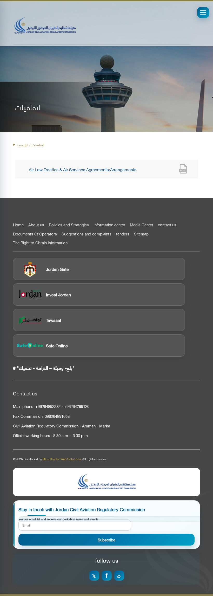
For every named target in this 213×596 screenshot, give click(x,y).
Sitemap (141, 233)
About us (36, 224)
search (119, 576)
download (183, 169)
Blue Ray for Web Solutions (62, 459)
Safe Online (57, 345)
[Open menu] (203, 12)
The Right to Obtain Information (40, 242)
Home (18, 224)
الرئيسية (22, 144)
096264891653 (57, 416)
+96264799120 (76, 406)
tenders (122, 233)
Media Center (141, 224)
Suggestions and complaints (86, 233)
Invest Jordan (58, 294)
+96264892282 (48, 406)
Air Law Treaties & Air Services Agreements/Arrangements (82, 169)
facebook (107, 576)
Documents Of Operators (35, 233)
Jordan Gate (57, 269)
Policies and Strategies (69, 224)
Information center (109, 224)
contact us (167, 224)
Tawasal (53, 320)
